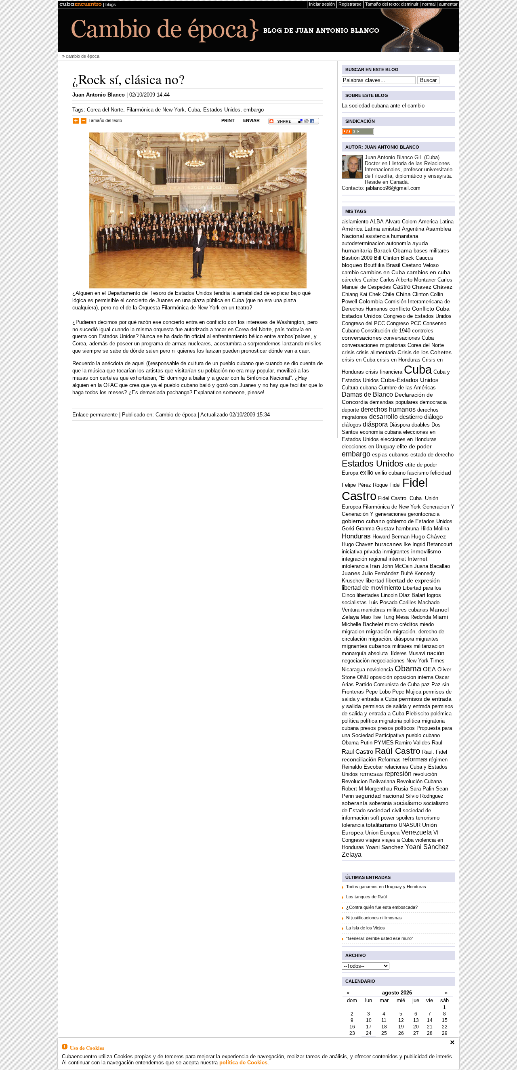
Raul (437, 743)
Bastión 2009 (357, 258)
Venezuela (416, 832)
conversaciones (362, 338)
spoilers (405, 818)
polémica (441, 714)
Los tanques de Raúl (366, 896)
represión (398, 773)
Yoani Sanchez (385, 847)
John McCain (397, 566)
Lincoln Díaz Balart (403, 595)
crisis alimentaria (376, 352)
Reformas (389, 760)
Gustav (385, 528)
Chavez (421, 287)
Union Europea (382, 833)
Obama (408, 668)
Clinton (420, 294)
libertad (375, 581)
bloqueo (352, 265)
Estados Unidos (221, 110)
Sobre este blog (366, 95)
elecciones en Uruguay (368, 447)
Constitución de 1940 (385, 331)
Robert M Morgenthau (367, 789)
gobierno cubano (363, 521)
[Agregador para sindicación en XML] (358, 133)
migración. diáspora (391, 639)
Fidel (395, 485)
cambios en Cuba (382, 272)
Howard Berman (391, 537)
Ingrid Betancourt (432, 544)
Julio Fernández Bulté (387, 573)
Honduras (356, 536)
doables (421, 425)
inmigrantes (396, 552)
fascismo (418, 473)
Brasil (393, 265)
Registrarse (349, 4)
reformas (414, 759)
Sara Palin (422, 789)
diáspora (375, 424)
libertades (368, 595)
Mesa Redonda (413, 617)
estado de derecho (432, 455)
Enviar (251, 120)
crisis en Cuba (358, 360)
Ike (407, 544)
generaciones (390, 514)
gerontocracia (423, 514)
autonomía (398, 243)
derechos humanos (388, 409)
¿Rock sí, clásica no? (128, 79)
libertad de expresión (413, 581)
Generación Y (358, 514)
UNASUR (409, 825)
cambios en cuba (428, 272)
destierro (410, 416)
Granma (365, 529)
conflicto (399, 309)
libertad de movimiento (371, 587)
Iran (375, 566)
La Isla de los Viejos (365, 927)
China (403, 294)
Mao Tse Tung (377, 617)
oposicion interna (413, 677)
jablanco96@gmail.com (393, 188)
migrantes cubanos (366, 646)
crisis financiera (384, 372)
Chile (388, 294)
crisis (348, 352)
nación (435, 653)
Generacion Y (438, 507)
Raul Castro (357, 751)
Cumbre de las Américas (407, 388)
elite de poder (414, 447)
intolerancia (355, 566)
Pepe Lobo (378, 692)
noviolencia (380, 669)
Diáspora (399, 425)
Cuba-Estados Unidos (409, 379)
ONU (362, 677)
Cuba (194, 110)
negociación (356, 661)
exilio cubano (390, 473)
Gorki (348, 529)
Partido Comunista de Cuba (387, 684)
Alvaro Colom (401, 222)
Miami (440, 617)
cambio (350, 272)
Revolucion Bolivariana (368, 781)
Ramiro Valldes (412, 743)
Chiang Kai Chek (361, 294)
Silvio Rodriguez (424, 796)
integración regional (364, 559)
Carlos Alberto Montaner (408, 280)
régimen (438, 760)
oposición (381, 677)
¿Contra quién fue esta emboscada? (382, 907)
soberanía (355, 803)
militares (402, 646)
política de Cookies (243, 1062)
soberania (380, 803)
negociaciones (388, 661)
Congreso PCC (404, 323)
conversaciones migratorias (374, 345)
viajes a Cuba (398, 840)
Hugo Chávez (428, 536)
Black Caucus (417, 258)
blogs (110, 4)
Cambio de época (176, 415)
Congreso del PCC (363, 323)
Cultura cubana (359, 388)
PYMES (383, 743)
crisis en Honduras (398, 360)
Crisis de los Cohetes (424, 352)
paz (425, 684)
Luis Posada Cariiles (392, 602)
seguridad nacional (379, 796)
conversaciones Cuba (408, 338)
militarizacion (429, 646)
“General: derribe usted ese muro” (379, 938)
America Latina (436, 222)
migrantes (427, 639)
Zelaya (351, 854)
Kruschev (353, 581)
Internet (417, 559)
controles (422, 331)
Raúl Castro (397, 750)
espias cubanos (390, 455)
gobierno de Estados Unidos (419, 521)
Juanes (351, 573)
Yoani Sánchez (427, 846)
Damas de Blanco (367, 394)
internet (397, 559)
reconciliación (359, 760)
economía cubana (380, 432)
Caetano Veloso (420, 265)
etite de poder (421, 465)
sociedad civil (384, 810)
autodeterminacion (363, 243)
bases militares (431, 251)
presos (368, 728)
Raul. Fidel (434, 752)
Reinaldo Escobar (362, 767)
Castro (401, 286)
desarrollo (383, 416)
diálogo (433, 416)
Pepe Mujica (406, 692)
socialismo (407, 802)
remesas (371, 773)
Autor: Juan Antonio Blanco (382, 147)
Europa (350, 473)
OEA (429, 669)
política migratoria (381, 721)
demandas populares (394, 402)
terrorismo (427, 818)
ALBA (377, 222)
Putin (366, 743)
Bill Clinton (386, 258)
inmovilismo (426, 551)
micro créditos (401, 624)
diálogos (351, 425)
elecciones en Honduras (408, 439)
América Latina (361, 228)
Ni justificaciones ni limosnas (374, 917)
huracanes (388, 544)
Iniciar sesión (322, 4)
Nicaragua (353, 669)
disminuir (409, 4)
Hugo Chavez (357, 544)
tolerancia (353, 825)
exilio (366, 472)
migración (378, 632)
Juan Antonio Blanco (98, 95)
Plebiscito (417, 714)
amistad (391, 229)
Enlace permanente (95, 415)
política (350, 721)
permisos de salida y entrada (396, 706)
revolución (425, 774)
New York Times (425, 661)
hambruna (407, 529)
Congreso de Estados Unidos (417, 316)
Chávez (442, 287)
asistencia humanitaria (392, 236)
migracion (353, 632)
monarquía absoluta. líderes (374, 653)
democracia (433, 402)
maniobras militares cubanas (394, 610)
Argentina (413, 229)
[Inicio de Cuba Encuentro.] (80, 4)
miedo (427, 624)
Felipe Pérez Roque (365, 485)
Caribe (370, 280)
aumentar (448, 4)
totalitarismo (381, 825)
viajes (373, 840)
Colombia (371, 301)
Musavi (416, 653)
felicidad (440, 473)
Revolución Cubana (419, 781)
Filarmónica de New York (155, 110)
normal (428, 4)
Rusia (401, 788)
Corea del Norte (105, 110)
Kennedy (424, 573)
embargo (254, 110)
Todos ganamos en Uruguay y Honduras (386, 886)
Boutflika (374, 265)
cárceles (351, 280)
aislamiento (355, 222)
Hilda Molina (434, 529)
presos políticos (396, 728)
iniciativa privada (361, 552)
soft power (382, 818)
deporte (350, 410)
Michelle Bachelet (362, 624)
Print (228, 120)
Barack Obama (393, 251)
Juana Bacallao (432, 566)
